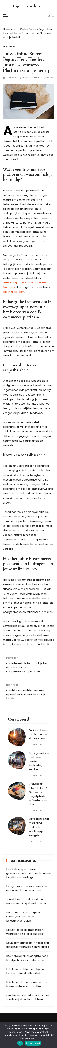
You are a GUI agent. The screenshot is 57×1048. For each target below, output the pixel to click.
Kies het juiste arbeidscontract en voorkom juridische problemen (27, 997)
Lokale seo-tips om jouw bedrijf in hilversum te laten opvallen (27, 984)
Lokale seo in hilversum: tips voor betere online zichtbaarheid (27, 971)
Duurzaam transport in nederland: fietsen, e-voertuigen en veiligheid (27, 945)
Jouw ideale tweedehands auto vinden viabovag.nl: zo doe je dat (26, 901)
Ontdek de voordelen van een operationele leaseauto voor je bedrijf (25, 694)
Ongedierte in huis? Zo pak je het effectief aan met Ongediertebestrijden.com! (27, 667)
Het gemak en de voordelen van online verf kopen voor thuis (26, 888)
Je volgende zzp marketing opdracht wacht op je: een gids (39, 827)
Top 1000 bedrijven (28, 5)
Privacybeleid (33, 1043)
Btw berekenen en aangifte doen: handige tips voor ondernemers (27, 958)
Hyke (52, 78)
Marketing (9, 46)
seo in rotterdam (13, 292)
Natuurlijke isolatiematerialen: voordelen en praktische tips (25, 932)
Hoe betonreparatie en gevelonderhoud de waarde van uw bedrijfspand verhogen (28, 873)
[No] (53, 1034)
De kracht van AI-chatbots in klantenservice (38, 734)
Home (7, 29)
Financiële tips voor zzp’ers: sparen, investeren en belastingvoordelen (23, 917)
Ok (20, 1043)
